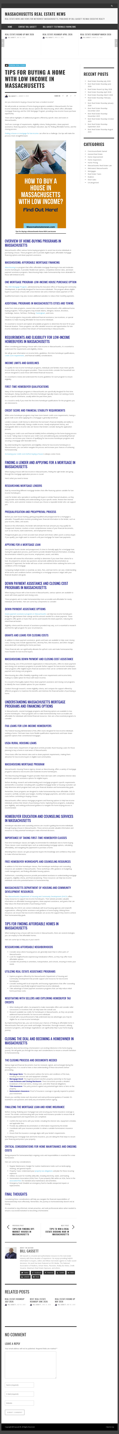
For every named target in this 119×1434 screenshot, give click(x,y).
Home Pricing (93, 162)
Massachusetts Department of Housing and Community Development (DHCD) (37, 896)
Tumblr (61, 1273)
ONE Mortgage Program (17, 287)
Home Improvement (95, 157)
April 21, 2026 (21, 37)
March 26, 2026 (60, 37)
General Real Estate (17, 65)
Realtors (91, 177)
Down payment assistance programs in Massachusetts (25, 614)
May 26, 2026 (71, 1305)
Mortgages (92, 171)
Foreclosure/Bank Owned (97, 151)
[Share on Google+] (71, 96)
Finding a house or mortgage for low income (22, 133)
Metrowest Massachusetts (98, 168)
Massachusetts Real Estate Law (100, 165)
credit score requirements (14, 355)
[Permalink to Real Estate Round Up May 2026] (66, 1313)
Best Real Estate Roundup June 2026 (39, 1300)
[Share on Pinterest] (75, 96)
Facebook (37, 1273)
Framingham (40, 313)
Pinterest (50, 1273)
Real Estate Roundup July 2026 (14, 1300)
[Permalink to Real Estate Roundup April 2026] (22, 47)
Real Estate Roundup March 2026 (58, 34)
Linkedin (26, 1277)
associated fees (15, 1181)
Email (37, 1277)
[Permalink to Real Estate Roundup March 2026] (60, 47)
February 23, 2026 (98, 37)
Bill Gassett (12, 37)
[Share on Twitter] (66, 96)
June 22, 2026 (46, 1305)
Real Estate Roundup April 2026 (20, 34)
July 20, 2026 (21, 1305)
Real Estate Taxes (94, 174)
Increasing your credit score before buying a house (24, 454)
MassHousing (10, 267)
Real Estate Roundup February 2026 (97, 34)
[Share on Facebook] (62, 96)
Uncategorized (93, 182)
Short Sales (92, 180)
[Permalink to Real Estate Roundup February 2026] (97, 47)
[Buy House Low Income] (40, 184)
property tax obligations (44, 1171)
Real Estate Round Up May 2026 (65, 1300)
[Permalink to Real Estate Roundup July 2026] (15, 1313)
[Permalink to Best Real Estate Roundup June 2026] (41, 1313)
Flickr (72, 1273)
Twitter (26, 1273)
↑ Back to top (110, 1427)
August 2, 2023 (24, 96)
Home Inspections (94, 160)
